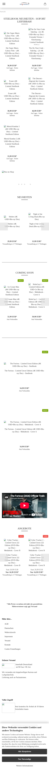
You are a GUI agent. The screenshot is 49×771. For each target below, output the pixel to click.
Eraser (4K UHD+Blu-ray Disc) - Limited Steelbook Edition (12, 97)
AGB (6, 624)
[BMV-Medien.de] (24, 4)
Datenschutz (9, 628)
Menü (4, 4)
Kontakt (7, 645)
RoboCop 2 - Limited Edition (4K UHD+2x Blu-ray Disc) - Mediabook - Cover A (37, 303)
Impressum (9, 636)
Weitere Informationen (24, 766)
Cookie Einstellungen (12, 649)
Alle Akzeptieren (24, 751)
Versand (34, 606)
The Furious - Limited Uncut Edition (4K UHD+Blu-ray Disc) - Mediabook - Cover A (24, 430)
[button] (6, 179)
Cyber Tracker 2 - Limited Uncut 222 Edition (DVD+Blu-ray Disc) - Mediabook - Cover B (37, 560)
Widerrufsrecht (10, 632)
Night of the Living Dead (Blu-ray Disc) (36, 225)
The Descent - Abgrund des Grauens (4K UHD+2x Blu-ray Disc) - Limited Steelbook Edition (36, 98)
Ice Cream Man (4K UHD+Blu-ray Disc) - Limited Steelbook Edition (12, 303)
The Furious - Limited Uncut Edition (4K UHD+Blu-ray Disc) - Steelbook (24, 372)
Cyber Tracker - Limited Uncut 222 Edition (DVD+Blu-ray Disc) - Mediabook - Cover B (12, 560)
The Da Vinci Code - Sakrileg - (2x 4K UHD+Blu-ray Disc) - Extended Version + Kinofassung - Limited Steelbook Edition (37, 53)
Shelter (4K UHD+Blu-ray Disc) (12, 225)
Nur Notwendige (24, 759)
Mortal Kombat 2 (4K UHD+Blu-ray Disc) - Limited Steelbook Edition (12, 143)
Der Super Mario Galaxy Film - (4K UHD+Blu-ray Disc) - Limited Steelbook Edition (12, 53)
